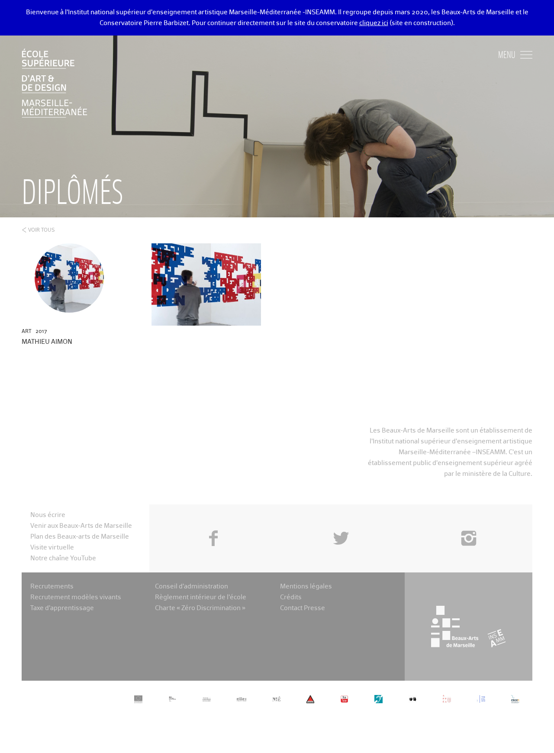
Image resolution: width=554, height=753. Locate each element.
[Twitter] (341, 518)
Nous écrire (47, 515)
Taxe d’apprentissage (62, 608)
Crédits (291, 597)
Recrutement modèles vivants (75, 597)
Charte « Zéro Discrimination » (200, 608)
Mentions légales (306, 586)
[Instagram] (468, 518)
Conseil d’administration (191, 586)
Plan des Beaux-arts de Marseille (79, 536)
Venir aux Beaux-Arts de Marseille (81, 526)
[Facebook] (213, 518)
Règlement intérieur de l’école (200, 597)
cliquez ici (373, 23)
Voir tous (41, 230)
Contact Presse (302, 608)
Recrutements (52, 586)
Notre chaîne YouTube (63, 558)
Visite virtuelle (52, 547)
